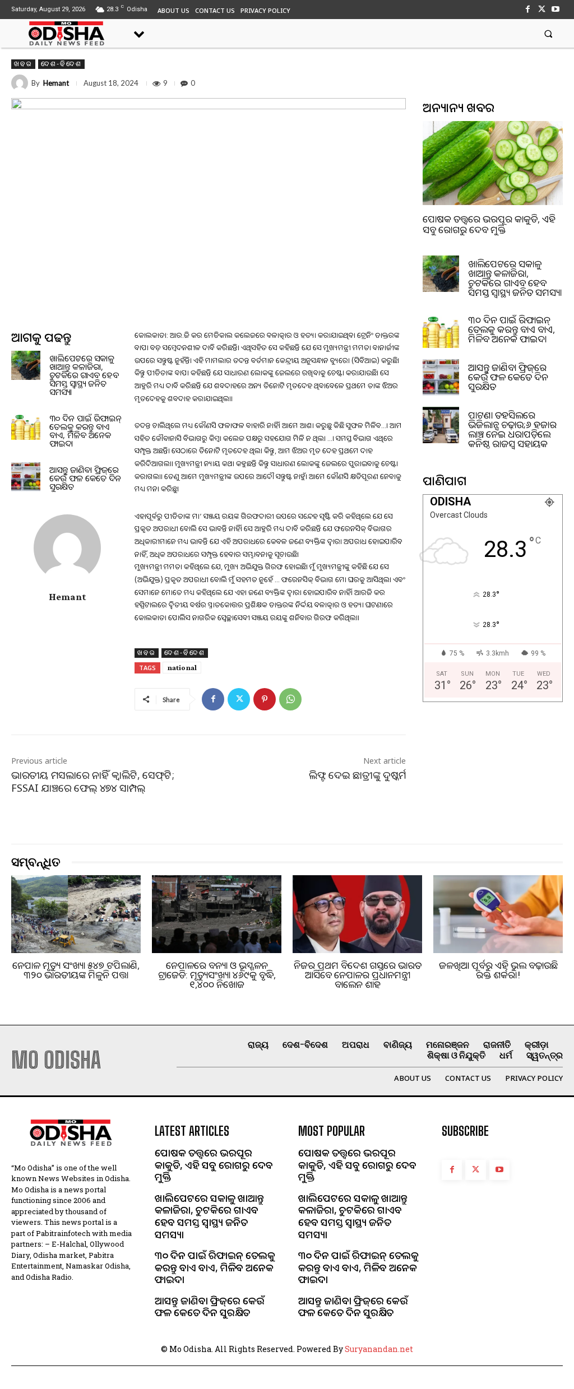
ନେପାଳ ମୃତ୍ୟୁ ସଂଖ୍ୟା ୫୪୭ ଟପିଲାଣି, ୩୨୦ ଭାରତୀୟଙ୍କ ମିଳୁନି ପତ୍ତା (76, 970)
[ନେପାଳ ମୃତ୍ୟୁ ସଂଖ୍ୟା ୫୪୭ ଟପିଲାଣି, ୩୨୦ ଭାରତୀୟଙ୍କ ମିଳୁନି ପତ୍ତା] (76, 914)
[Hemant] (21, 83)
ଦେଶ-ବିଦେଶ (61, 63)
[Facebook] (527, 9)
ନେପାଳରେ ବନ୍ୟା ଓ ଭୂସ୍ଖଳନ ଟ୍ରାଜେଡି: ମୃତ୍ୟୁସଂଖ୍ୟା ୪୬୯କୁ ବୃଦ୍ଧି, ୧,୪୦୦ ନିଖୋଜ (217, 975)
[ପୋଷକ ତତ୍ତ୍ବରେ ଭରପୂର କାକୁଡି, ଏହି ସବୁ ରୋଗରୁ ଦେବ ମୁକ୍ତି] (493, 163)
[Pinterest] (264, 699)
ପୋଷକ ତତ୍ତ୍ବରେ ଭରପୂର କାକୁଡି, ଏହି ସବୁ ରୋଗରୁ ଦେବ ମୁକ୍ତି (489, 224)
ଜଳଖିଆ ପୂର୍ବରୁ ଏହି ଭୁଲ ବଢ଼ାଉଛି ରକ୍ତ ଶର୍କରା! (498, 970)
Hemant (56, 83)
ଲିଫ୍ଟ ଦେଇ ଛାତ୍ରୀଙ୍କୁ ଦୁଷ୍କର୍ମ (357, 775)
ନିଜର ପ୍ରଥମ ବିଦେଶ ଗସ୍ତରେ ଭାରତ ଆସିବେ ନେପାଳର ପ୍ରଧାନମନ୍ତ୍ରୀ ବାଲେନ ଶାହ (358, 975)
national (182, 667)
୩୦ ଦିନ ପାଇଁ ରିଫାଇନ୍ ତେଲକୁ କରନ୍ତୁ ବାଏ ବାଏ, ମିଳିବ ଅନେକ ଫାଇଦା (85, 430)
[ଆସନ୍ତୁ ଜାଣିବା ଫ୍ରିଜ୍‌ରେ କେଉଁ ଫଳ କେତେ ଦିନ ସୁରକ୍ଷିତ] (25, 476)
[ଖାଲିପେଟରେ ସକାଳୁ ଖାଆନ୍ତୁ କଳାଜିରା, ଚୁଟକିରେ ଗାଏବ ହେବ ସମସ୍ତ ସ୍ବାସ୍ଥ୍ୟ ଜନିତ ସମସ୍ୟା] (25, 365)
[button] (548, 33)
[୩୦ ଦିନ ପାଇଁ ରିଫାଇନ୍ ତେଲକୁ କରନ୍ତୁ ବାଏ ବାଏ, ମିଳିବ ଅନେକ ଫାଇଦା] (25, 425)
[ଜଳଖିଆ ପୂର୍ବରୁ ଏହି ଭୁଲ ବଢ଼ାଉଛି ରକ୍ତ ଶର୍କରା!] (498, 914)
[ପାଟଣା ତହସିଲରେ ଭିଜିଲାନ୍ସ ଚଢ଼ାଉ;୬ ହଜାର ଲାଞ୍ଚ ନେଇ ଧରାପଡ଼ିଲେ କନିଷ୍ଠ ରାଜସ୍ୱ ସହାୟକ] (441, 425)
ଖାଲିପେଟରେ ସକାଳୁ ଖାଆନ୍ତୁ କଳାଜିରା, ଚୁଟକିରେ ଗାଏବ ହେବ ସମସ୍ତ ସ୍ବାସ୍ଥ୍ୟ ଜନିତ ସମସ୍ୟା (84, 374)
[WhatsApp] (290, 699)
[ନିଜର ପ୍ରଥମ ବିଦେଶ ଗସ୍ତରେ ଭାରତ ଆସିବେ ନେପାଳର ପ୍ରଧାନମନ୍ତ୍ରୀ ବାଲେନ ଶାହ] (357, 914)
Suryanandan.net (379, 1349)
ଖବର (23, 63)
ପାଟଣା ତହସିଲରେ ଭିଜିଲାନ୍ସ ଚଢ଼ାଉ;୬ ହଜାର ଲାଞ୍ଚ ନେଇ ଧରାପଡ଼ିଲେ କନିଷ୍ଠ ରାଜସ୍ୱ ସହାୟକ (512, 429)
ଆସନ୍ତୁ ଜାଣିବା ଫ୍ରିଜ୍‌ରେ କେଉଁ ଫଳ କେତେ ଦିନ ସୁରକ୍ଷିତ (85, 478)
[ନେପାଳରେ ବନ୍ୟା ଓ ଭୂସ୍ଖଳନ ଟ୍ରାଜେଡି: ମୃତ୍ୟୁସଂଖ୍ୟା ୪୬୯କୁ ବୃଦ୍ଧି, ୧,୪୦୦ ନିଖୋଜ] (216, 914)
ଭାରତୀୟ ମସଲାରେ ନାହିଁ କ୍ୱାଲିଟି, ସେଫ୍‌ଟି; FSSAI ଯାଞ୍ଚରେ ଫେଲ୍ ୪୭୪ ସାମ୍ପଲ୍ (92, 781)
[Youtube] (556, 9)
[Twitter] (542, 9)
